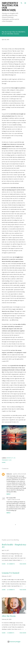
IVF (14, 458)
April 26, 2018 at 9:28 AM (19, 474)
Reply (8, 494)
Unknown (9, 474)
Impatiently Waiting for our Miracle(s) (10, 6)
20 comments (11, 563)
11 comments (11, 589)
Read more (23, 563)
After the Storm (9, 616)
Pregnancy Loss (6, 460)
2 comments (10, 632)
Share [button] (4, 462)
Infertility (10, 458)
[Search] (21, 3)
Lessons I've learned (10, 573)
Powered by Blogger (14, 641)
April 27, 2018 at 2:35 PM (14, 499)
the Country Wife (11, 497)
